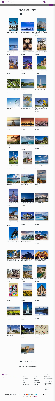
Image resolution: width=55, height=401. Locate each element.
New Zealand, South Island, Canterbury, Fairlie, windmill (27, 165)
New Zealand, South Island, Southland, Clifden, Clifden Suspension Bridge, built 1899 (41, 145)
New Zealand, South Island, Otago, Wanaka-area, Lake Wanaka (13, 184)
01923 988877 (47, 376)
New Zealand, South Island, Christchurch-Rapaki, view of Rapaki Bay (27, 184)
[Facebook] (41, 395)
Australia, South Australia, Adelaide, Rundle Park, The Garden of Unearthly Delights (13, 297)
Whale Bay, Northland (10, 145)
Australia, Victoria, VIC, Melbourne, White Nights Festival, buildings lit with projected (27, 70)
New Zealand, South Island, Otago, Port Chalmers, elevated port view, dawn (26, 241)
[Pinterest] (43, 395)
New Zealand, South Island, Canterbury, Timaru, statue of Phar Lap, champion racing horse (13, 222)
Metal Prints (36, 384)
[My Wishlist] (48, 2)
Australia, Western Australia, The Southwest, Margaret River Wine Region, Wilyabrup (13, 316)
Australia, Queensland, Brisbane (39, 202)
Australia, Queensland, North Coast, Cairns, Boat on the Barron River (27, 89)
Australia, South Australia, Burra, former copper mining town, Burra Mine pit (40, 279)
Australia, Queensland (24, 353)
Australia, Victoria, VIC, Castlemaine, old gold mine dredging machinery (13, 279)
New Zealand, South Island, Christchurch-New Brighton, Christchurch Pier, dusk (13, 51)
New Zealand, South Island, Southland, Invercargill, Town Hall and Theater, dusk (26, 221)
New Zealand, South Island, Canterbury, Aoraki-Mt (40, 184)
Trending (14, 4)
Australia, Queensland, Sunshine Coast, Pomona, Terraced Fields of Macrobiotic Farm (13, 89)
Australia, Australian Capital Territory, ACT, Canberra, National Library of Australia (41, 297)
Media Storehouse (15, 395)
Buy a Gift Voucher (26, 384)
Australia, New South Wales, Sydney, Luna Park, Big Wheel (12, 108)
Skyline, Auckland (23, 127)
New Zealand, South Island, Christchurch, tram (41, 240)
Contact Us (46, 374)
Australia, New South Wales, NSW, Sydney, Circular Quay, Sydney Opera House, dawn (27, 260)
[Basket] (50, 2)
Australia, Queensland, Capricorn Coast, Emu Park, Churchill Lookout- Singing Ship (41, 89)
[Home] (6, 2)
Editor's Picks (9, 4)
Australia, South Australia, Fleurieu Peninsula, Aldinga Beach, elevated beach (27, 279)
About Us (24, 374)
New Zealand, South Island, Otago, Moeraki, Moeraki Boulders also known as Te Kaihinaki (27, 32)
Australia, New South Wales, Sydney (40, 334)
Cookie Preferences (37, 386)
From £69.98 (37, 35)
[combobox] (27, 2)
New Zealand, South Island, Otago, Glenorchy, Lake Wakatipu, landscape (41, 221)
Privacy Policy (36, 376)
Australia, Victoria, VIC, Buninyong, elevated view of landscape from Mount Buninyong (41, 51)
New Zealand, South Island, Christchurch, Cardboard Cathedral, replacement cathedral (13, 260)
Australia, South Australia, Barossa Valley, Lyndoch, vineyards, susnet (27, 297)
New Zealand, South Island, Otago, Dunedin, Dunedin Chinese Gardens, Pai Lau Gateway (13, 241)
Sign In (51, 4)
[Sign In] (52, 2)
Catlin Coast (8, 127)
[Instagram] (45, 395)
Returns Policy (36, 378)
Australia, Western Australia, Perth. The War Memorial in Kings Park (13, 335)
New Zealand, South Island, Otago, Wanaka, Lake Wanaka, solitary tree (41, 165)
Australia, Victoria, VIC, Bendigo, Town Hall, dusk (13, 70)
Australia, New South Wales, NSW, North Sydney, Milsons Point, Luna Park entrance (41, 260)
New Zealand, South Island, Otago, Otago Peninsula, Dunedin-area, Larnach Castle (12, 165)
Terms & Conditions (37, 382)
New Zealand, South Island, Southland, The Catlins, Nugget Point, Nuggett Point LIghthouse (27, 146)
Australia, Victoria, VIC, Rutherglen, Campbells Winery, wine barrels (27, 51)
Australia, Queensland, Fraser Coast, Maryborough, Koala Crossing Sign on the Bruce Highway (41, 108)
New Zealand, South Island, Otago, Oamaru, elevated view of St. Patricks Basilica (13, 203)
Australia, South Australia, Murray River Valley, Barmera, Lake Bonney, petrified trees (13, 32)
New (17, 4)
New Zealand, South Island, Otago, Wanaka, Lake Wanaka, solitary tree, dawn (27, 108)
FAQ (34, 374)
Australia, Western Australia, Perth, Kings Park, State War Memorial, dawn (27, 316)
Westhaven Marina (37, 127)
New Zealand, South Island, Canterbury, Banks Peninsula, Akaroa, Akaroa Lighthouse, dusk (27, 203)
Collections (4, 4)
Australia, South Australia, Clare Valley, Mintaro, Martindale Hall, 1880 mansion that (41, 70)
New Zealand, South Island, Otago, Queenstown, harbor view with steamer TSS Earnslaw (41, 32)
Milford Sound (23, 334)
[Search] (44, 2)
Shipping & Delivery (37, 380)
